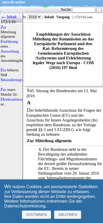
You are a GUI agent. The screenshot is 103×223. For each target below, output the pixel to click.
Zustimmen (36, 215)
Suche (66, 9)
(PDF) (34, 6)
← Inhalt (8, 17)
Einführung (9, 41)
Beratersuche (12, 11)
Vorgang (63, 17)
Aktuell (9, 6)
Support (75, 6)
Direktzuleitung (12, 99)
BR (45, 6)
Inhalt (49, 17)
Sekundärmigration (15, 80)
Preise (23, 6)
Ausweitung (10, 51)
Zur (3, 27)
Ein (3, 70)
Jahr (23, 17)
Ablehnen (67, 215)
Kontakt (91, 6)
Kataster (58, 6)
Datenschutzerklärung (24, 206)
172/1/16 (80, 17)
